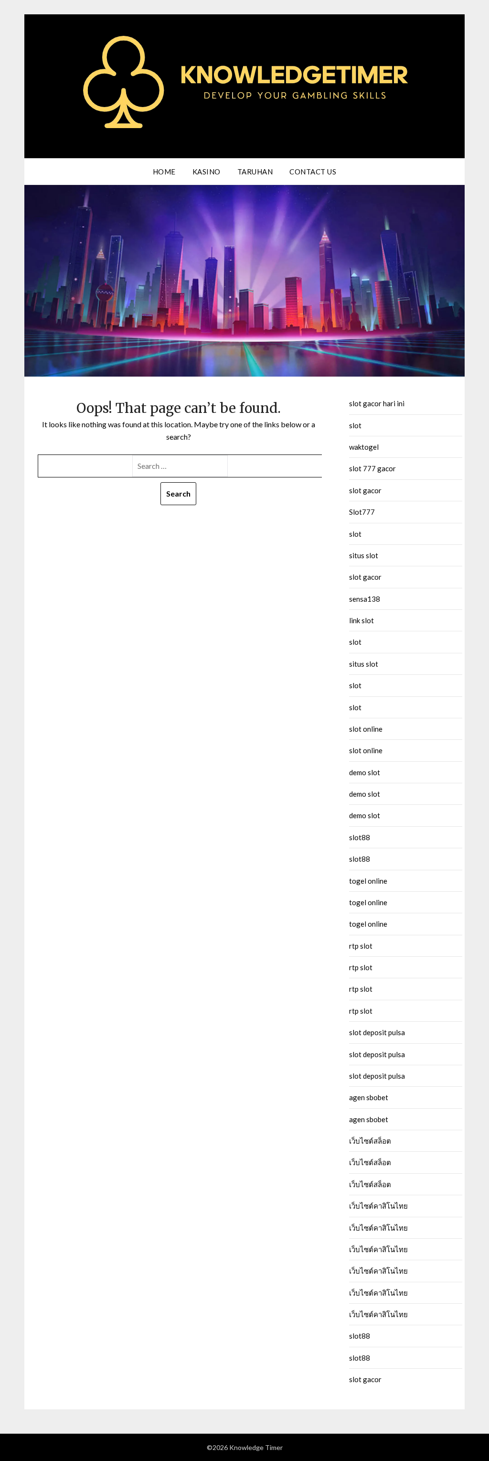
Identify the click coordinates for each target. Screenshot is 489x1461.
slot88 (359, 837)
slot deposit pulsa (377, 1032)
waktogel (364, 447)
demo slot (364, 772)
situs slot (363, 555)
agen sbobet (368, 1097)
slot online (366, 729)
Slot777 (362, 512)
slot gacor (365, 490)
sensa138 (364, 599)
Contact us (312, 171)
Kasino (206, 171)
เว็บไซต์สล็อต (370, 1140)
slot (355, 425)
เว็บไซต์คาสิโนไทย (378, 1205)
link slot (361, 620)
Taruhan (255, 171)
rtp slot (360, 946)
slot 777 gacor (372, 468)
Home (164, 171)
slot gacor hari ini (376, 403)
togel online (368, 881)
